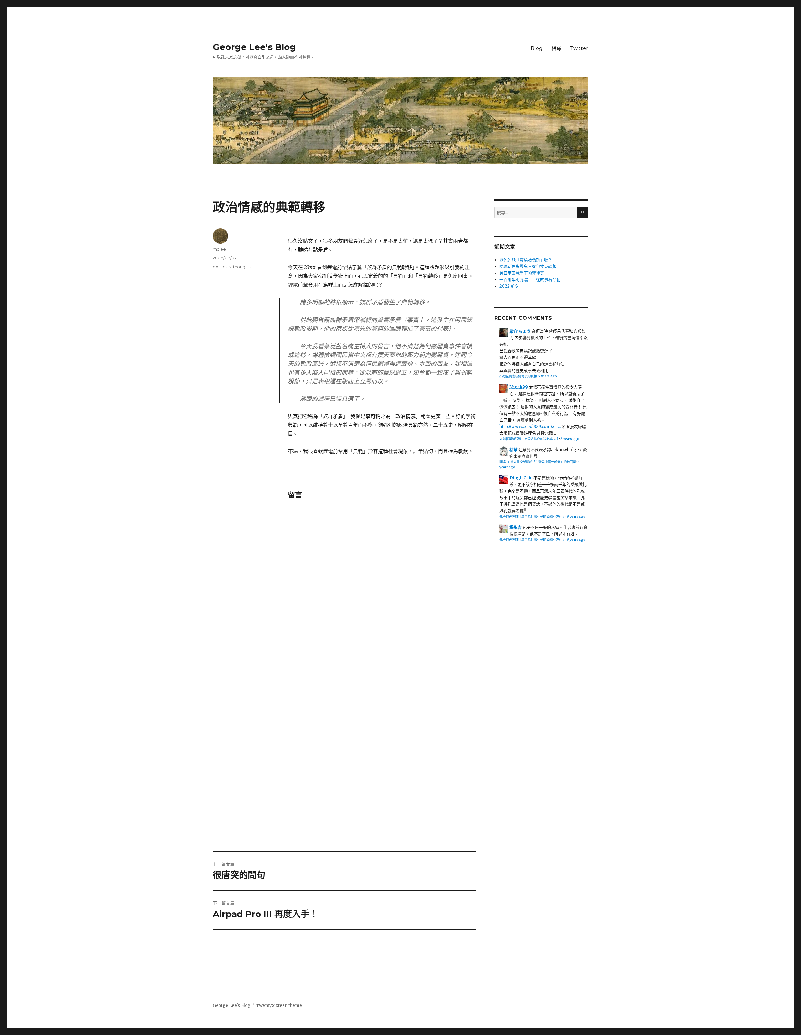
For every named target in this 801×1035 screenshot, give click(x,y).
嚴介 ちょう (520, 331)
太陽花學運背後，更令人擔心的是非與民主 (529, 439)
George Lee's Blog (254, 47)
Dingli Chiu (521, 478)
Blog (537, 48)
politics (220, 266)
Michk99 (518, 387)
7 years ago (547, 376)
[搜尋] (582, 212)
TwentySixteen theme (279, 1005)
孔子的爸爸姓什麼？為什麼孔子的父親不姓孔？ (532, 516)
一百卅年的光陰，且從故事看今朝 (529, 279)
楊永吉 (515, 527)
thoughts (242, 266)
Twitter (579, 48)
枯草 (513, 449)
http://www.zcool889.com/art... (530, 426)
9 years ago (576, 516)
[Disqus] (382, 595)
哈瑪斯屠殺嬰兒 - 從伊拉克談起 (527, 266)
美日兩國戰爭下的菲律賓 (521, 273)
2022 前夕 (509, 286)
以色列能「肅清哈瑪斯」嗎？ (525, 260)
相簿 (556, 48)
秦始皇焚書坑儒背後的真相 (518, 376)
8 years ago (569, 439)
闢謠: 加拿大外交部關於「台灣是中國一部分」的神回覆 (537, 462)
